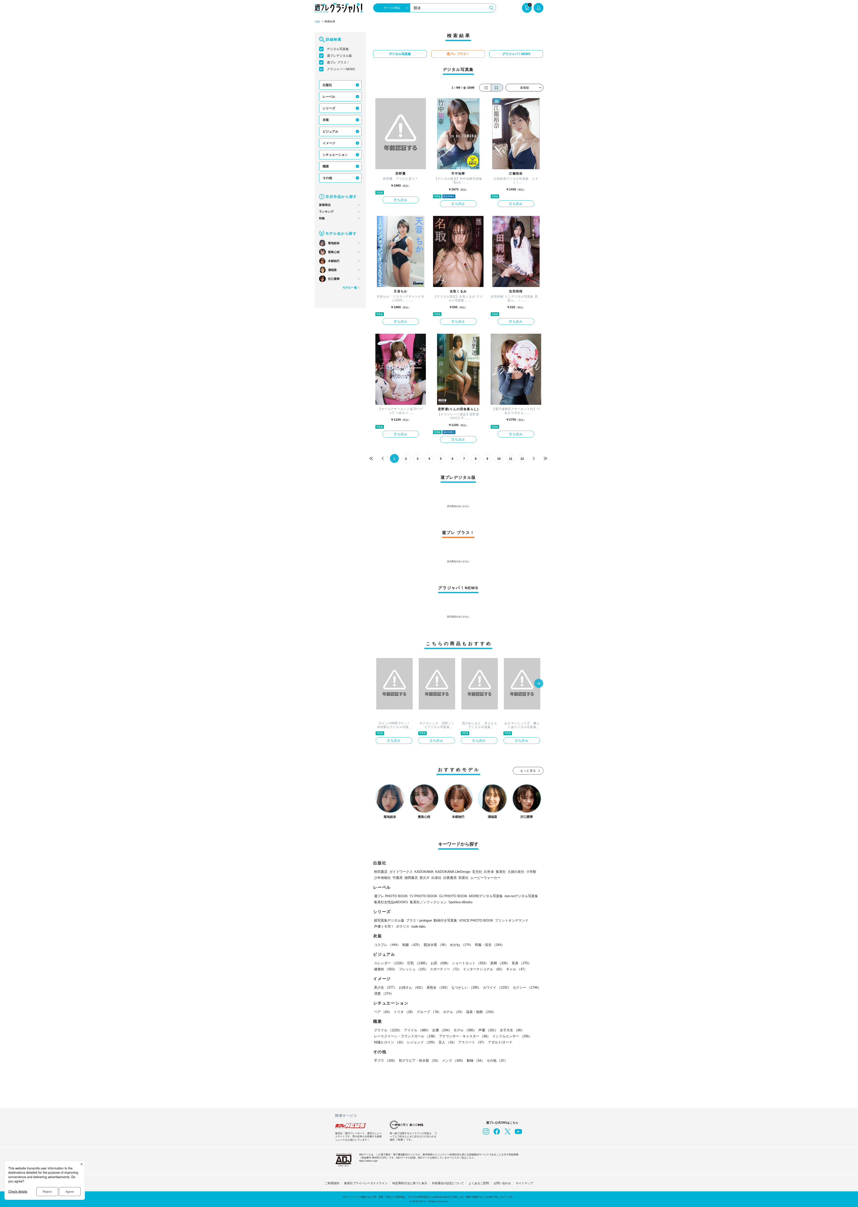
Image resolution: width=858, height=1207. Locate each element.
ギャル (516, 969)
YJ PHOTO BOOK (423, 896)
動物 (476, 1060)
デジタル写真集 (338, 49)
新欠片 (425, 878)
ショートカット (470, 963)
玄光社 (477, 872)
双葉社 (463, 878)
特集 (322, 218)
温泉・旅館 (481, 1012)
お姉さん (412, 987)
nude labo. (418, 926)
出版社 (327, 85)
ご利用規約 (332, 1183)
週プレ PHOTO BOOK (391, 896)
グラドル (388, 1030)
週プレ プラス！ (338, 62)
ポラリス (402, 926)
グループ (429, 1012)
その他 (327, 178)
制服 (412, 945)
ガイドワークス (401, 872)
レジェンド (422, 1042)
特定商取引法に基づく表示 (409, 1183)
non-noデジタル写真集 (521, 896)
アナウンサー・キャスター (464, 1036)
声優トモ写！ (384, 926)
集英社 (501, 872)
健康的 (385, 969)
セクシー (527, 987)
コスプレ (387, 945)
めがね (461, 945)
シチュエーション (335, 154)
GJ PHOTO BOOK (453, 896)
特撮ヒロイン (389, 1042)
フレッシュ (413, 969)
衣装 (326, 120)
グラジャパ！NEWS (341, 69)
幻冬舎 (489, 872)
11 (510, 458)
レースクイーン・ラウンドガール (405, 1036)
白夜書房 (450, 878)
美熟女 (438, 987)
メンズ (453, 1060)
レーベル (329, 96)
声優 (488, 1030)
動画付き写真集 (445, 920)
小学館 (531, 872)
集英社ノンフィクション (428, 902)
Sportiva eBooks (460, 902)
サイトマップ (524, 1183)
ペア (383, 1012)
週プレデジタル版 (339, 55)
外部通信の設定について (448, 1183)
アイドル (417, 1030)
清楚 (384, 993)
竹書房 (398, 878)
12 (522, 458)
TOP (317, 22)
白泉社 (436, 878)
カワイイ (497, 987)
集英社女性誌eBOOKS (391, 902)
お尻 (440, 963)
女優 (442, 1030)
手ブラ (385, 1060)
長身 (521, 963)
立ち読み (401, 200)
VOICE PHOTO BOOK (476, 920)
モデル (465, 1030)
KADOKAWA (423, 872)
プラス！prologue (419, 920)
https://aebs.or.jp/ (368, 1160)
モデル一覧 (350, 287)
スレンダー (390, 963)
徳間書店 (411, 878)
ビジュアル (330, 131)
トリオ (404, 1012)
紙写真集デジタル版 (389, 920)
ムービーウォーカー (485, 878)
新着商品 (325, 205)
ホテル (453, 1012)
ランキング (326, 211)
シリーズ (329, 108)
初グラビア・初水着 (419, 1060)
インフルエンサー (512, 1036)
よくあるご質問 (479, 1183)
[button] (538, 683)
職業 (326, 166)
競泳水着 (436, 945)
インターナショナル (483, 969)
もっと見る (528, 770)
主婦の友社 (516, 872)
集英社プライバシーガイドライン (366, 1183)
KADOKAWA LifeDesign (452, 872)
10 (499, 458)
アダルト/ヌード (500, 1042)
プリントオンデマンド (511, 920)
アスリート (472, 1042)
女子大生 (512, 1030)
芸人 (447, 1042)
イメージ (329, 143)
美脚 (500, 963)
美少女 (385, 987)
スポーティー (445, 969)
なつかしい (466, 987)
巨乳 (418, 963)
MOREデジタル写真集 (486, 896)
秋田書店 (380, 872)
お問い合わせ (502, 1183)
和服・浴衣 (490, 945)
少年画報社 (382, 878)
